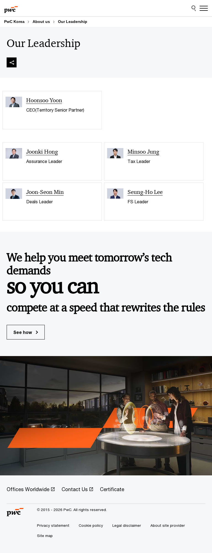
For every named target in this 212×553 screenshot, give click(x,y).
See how (23, 332)
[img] (12, 62)
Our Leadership (72, 21)
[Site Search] (194, 8)
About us (41, 21)
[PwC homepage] (11, 8)
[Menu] (204, 8)
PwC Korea (14, 21)
